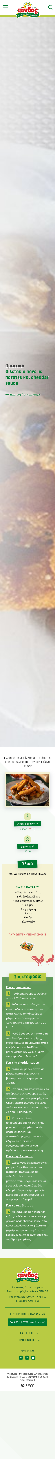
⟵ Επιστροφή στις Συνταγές (22, 394)
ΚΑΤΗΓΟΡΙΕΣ (27, 1333)
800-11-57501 (29, 1322)
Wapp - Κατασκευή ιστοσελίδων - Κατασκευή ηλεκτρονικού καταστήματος (27, 1385)
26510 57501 (26, 1300)
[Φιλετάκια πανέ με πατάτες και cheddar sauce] (27, 806)
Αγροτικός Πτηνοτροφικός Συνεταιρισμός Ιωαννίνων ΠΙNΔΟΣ (27, 10)
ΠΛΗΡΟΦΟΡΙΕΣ (27, 1340)
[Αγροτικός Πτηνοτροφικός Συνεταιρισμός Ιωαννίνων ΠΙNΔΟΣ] (27, 1283)
